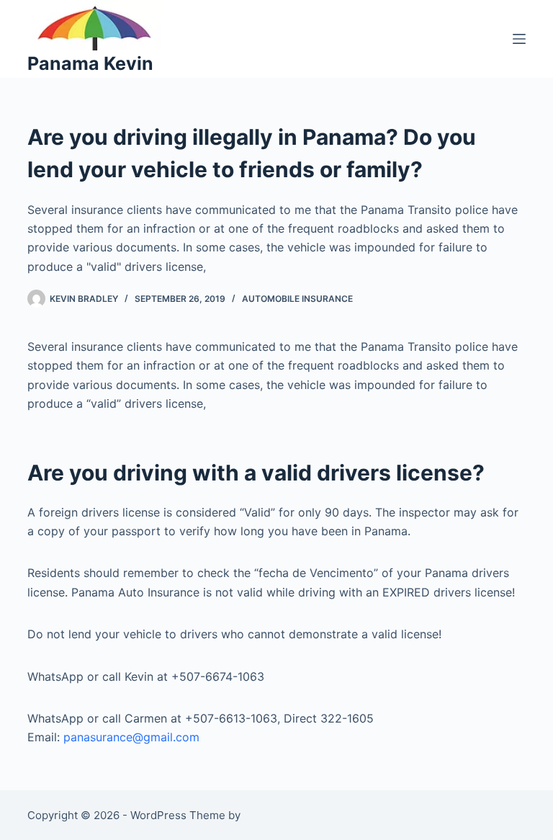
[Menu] (519, 38)
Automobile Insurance (297, 298)
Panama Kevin (90, 63)
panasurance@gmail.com (131, 737)
